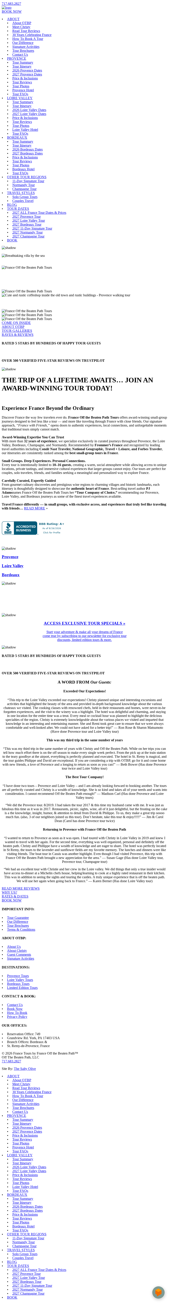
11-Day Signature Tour (28, 181)
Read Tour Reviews (26, 31)
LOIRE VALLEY (20, 98)
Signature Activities (25, 47)
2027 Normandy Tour (27, 232)
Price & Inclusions (25, 78)
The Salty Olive (25, 1069)
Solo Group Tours (24, 197)
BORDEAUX (17, 137)
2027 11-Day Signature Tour (32, 228)
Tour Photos (20, 86)
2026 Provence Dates (27, 70)
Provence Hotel (23, 90)
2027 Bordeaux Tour (26, 224)
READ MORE (34, 508)
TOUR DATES (18, 209)
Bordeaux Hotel (23, 169)
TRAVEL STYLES (21, 193)
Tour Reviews (22, 82)
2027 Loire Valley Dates (29, 114)
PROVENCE (16, 58)
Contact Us (20, 54)
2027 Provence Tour (26, 216)
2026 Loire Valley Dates (29, 110)
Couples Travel (22, 201)
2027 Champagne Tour (28, 236)
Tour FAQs (20, 94)
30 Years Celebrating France (31, 35)
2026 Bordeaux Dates (27, 149)
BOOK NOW (12, 11)
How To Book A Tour (27, 39)
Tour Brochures (23, 50)
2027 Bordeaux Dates (27, 153)
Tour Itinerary (21, 66)
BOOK (12, 240)
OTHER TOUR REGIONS (26, 177)
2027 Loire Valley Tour (28, 220)
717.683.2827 (11, 3)
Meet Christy (21, 27)
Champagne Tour (24, 189)
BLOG (12, 205)
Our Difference (22, 43)
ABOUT (13, 19)
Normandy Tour (23, 185)
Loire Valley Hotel (25, 129)
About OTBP (21, 23)
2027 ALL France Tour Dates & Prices (39, 212)
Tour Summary (22, 62)
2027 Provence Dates (27, 74)
